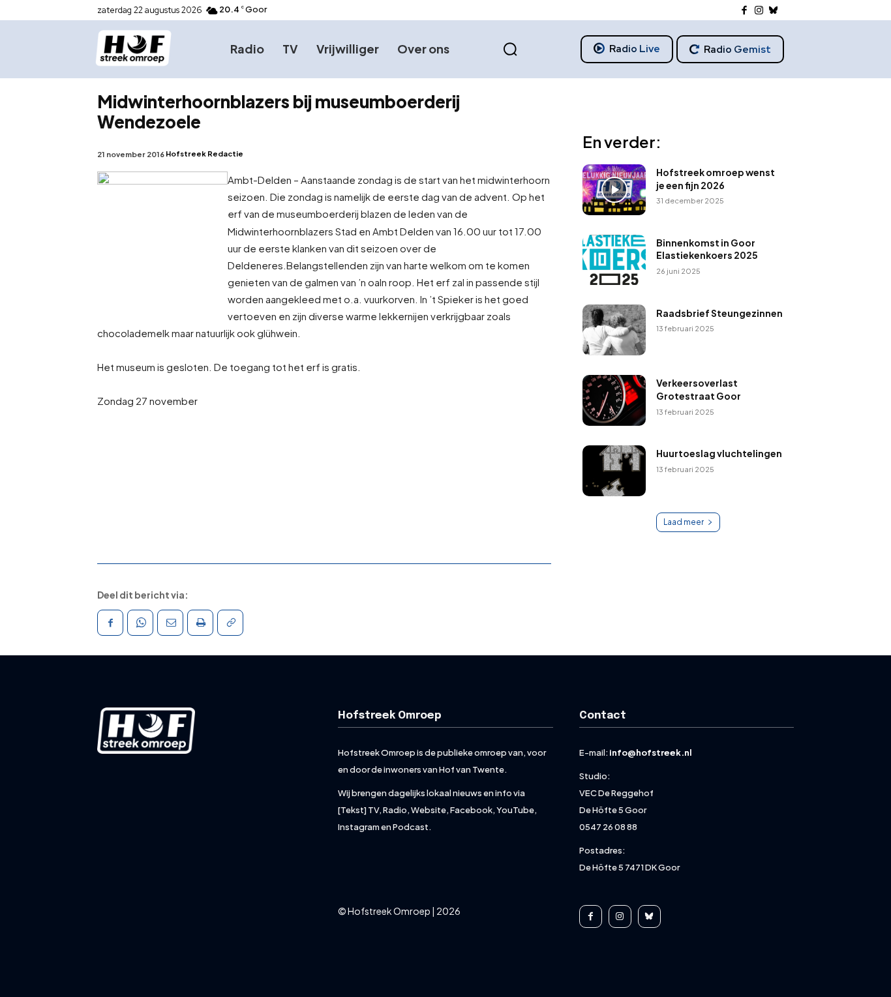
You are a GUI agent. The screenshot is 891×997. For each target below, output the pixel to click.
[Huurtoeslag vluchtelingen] (614, 470)
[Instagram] (758, 10)
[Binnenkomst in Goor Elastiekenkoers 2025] (614, 260)
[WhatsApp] (140, 623)
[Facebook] (744, 10)
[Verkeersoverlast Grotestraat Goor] (614, 400)
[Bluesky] (773, 10)
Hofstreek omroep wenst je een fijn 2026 (715, 178)
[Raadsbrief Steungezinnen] (614, 330)
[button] (510, 49)
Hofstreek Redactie (204, 153)
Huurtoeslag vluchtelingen (719, 453)
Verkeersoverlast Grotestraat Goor (698, 389)
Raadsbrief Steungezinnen (719, 313)
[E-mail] (170, 623)
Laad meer (683, 522)
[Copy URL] (230, 623)
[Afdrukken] (200, 623)
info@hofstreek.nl (650, 752)
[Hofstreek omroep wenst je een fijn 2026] (614, 189)
